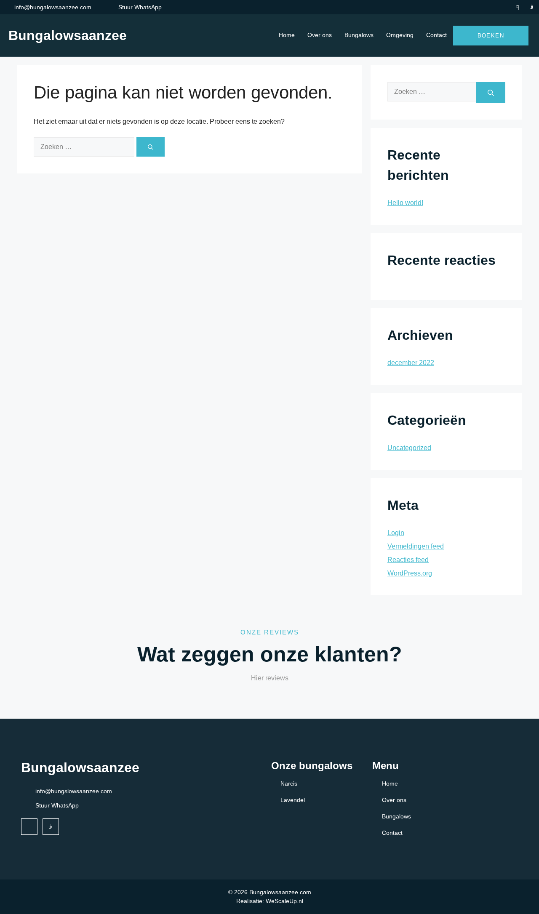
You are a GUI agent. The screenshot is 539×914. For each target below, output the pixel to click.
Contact (436, 35)
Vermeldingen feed (415, 546)
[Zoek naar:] (85, 146)
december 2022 (410, 362)
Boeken (491, 35)
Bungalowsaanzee (67, 35)
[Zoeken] (150, 147)
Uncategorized (409, 447)
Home (287, 35)
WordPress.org (409, 573)
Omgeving (400, 35)
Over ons (319, 35)
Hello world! (405, 202)
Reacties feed (408, 559)
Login (395, 532)
